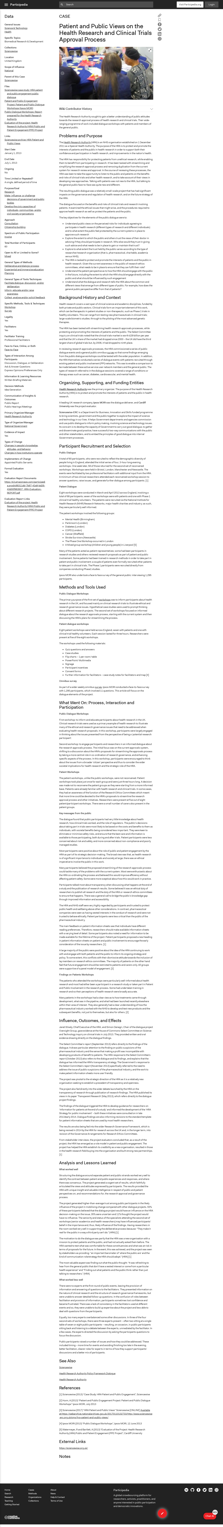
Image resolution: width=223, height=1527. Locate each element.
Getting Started (12, 1504)
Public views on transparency (76, 96)
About (53, 1489)
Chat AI (211, 1515)
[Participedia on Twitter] (204, 1491)
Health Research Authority (18, 416)
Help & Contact (58, 1497)
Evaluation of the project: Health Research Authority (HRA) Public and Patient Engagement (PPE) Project (25, 126)
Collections (33, 1500)
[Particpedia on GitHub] (192, 1491)
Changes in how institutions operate (23, 452)
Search (8, 1493)
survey (110, 352)
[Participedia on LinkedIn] (210, 1491)
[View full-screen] (150, 50)
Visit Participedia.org (190, 4)
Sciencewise (11, 51)
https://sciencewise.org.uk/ (73, 1448)
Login (212, 4)
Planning (9, 273)
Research (9, 192)
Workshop (10, 307)
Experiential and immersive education (24, 269)
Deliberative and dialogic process (22, 266)
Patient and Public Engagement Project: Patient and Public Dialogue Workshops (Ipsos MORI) (24, 104)
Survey (8, 310)
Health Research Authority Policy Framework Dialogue (87, 1373)
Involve (8, 236)
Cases (31, 1489)
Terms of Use (57, 1500)
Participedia (19, 4)
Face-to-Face (11, 349)
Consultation (11, 223)
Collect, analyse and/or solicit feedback (25, 297)
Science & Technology (16, 28)
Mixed (8, 256)
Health (8, 31)
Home (7, 1489)
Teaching (9, 1500)
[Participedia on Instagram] (216, 1491)
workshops (105, 599)
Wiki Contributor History (75, 109)
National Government (16, 426)
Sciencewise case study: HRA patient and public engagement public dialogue (24, 93)
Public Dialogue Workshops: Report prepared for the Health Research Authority (23, 115)
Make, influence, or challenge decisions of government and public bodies (24, 199)
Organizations (34, 1497)
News (53, 1493)
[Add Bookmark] (159, 20)
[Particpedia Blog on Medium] (186, 1491)
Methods (32, 1493)
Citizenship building (15, 227)
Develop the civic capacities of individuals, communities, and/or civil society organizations (23, 210)
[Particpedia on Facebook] (198, 1491)
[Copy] (159, 16)
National (9, 70)
